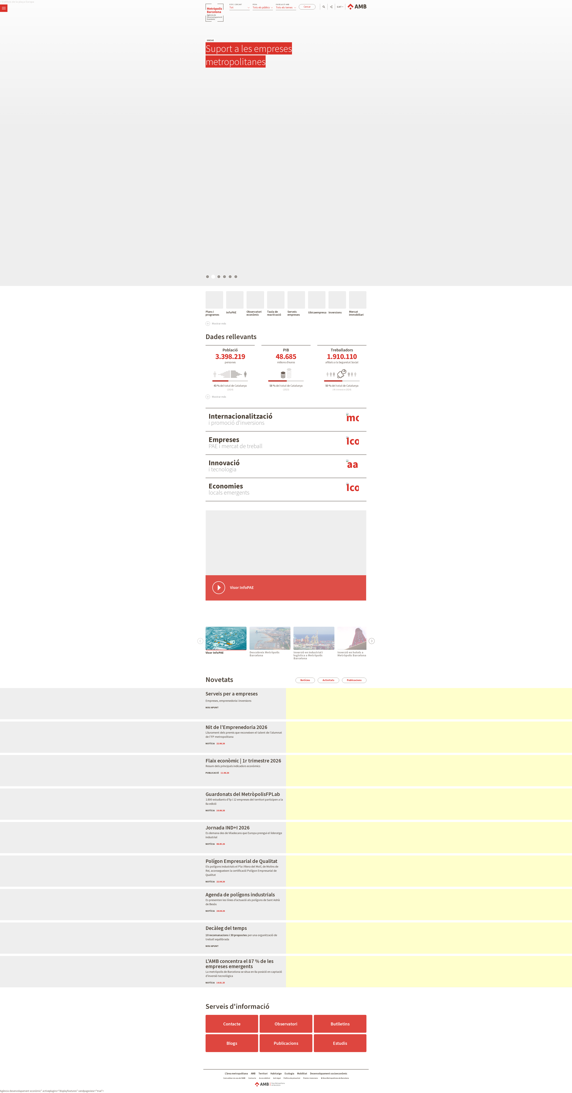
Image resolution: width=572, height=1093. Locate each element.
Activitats (328, 680)
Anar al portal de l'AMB (357, 7)
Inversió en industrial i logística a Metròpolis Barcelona (308, 655)
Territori (263, 1073)
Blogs (232, 1043)
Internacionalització (240, 416)
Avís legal (277, 1078)
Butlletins (340, 1024)
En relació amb (282, 4)
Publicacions (354, 680)
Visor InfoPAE (215, 652)
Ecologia (289, 1073)
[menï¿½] (3, 8)
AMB (253, 1073)
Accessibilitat (264, 1078)
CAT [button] (339, 6)
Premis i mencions (310, 1078)
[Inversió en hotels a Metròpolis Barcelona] (357, 638)
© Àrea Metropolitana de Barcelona (335, 1078)
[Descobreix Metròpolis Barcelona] (270, 638)
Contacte (232, 1024)
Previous (200, 640)
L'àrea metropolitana (236, 1073)
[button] (323, 7)
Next (371, 640)
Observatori (286, 1024)
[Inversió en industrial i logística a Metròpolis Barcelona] (313, 638)
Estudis (340, 1043)
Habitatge (276, 1073)
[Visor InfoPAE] (226, 638)
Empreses (224, 439)
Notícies (305, 680)
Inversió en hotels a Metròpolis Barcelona (351, 654)
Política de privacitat (292, 1078)
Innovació (224, 462)
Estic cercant (235, 4)
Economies (226, 485)
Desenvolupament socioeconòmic (328, 1073)
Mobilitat (302, 1073)
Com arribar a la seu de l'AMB (234, 1078)
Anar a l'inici (214, 13)
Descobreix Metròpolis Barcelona (264, 654)
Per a (255, 4)
